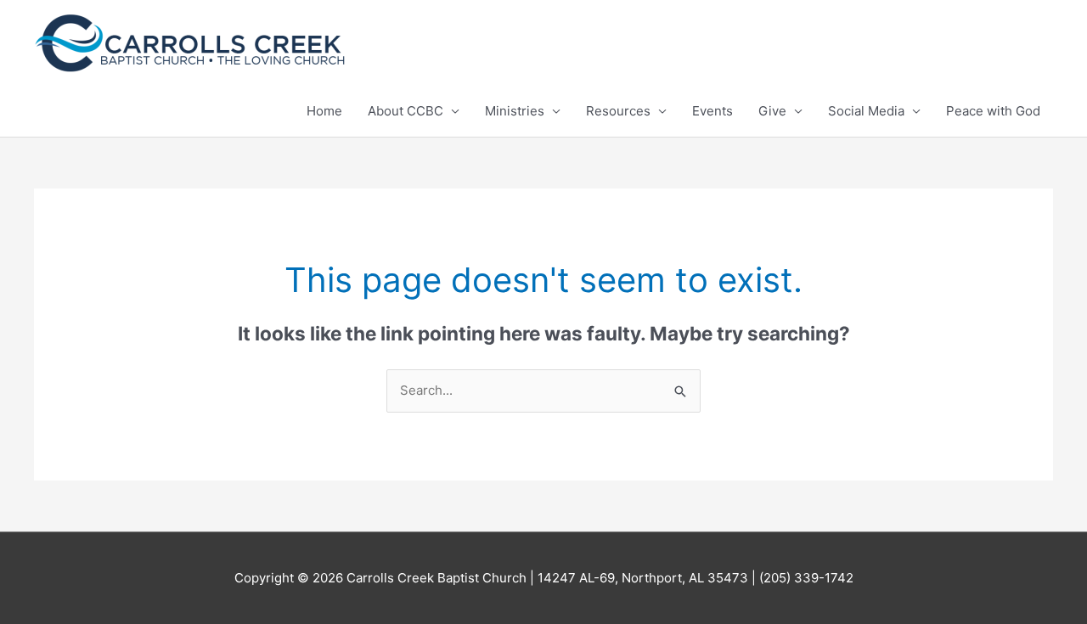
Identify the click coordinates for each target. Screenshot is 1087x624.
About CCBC (405, 111)
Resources (618, 111)
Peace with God (993, 111)
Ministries (514, 111)
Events (712, 111)
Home (324, 111)
